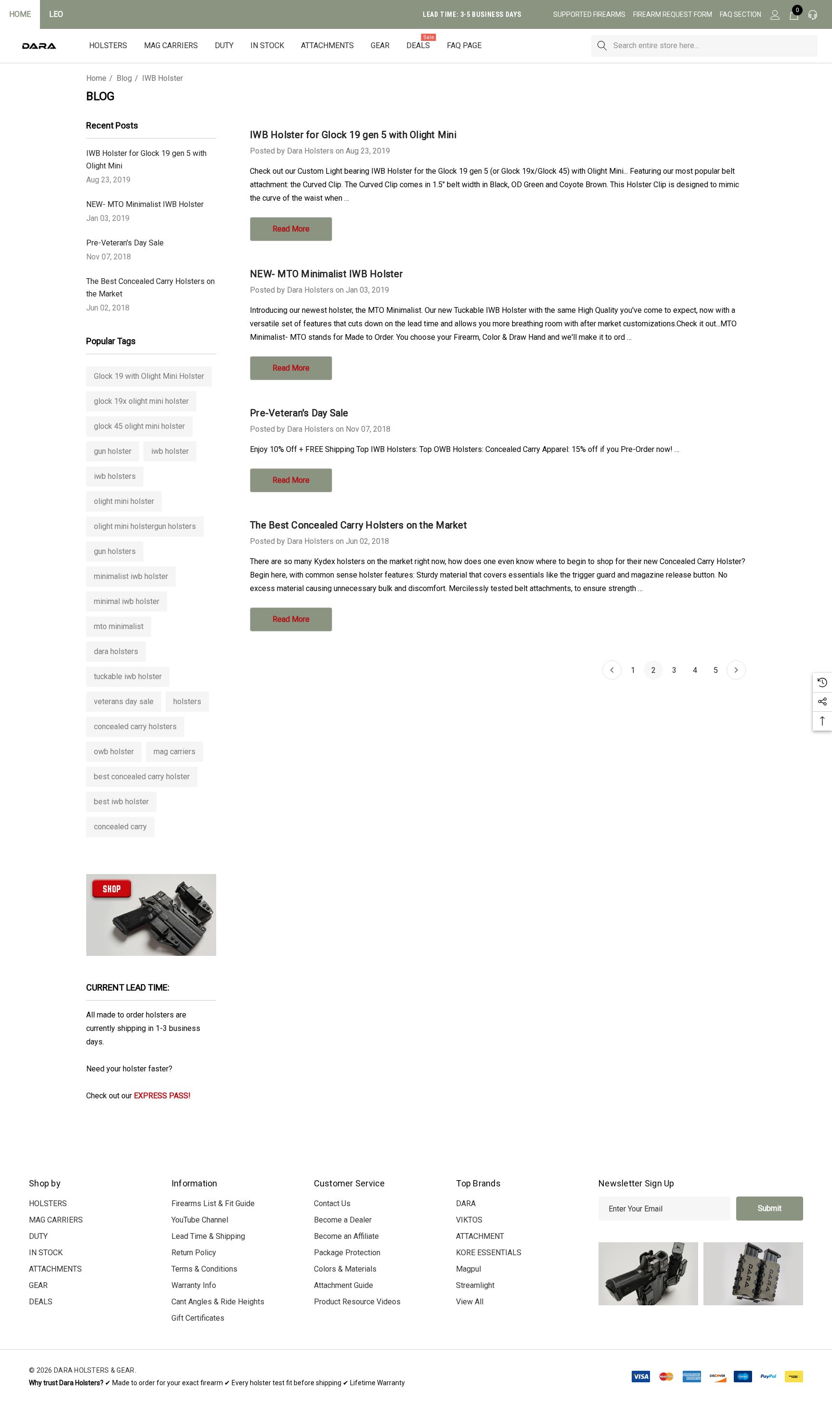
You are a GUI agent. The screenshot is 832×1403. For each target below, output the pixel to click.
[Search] (602, 46)
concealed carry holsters (135, 726)
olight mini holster (124, 501)
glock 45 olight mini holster (139, 426)
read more (291, 228)
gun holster (112, 451)
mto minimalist (118, 626)
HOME (20, 14)
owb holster (114, 751)
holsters (187, 701)
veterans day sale (124, 701)
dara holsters (116, 651)
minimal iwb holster (126, 601)
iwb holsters (115, 476)
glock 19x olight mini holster (141, 401)
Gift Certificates (197, 1318)
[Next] (736, 670)
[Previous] (612, 670)
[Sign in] (774, 14)
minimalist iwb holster (131, 576)
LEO (56, 14)
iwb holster (170, 451)
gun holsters (115, 551)
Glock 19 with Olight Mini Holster (149, 376)
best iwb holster (121, 801)
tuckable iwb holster (128, 676)
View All (469, 1301)
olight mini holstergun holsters (145, 526)
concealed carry (120, 826)
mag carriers (174, 751)
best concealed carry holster (142, 776)
